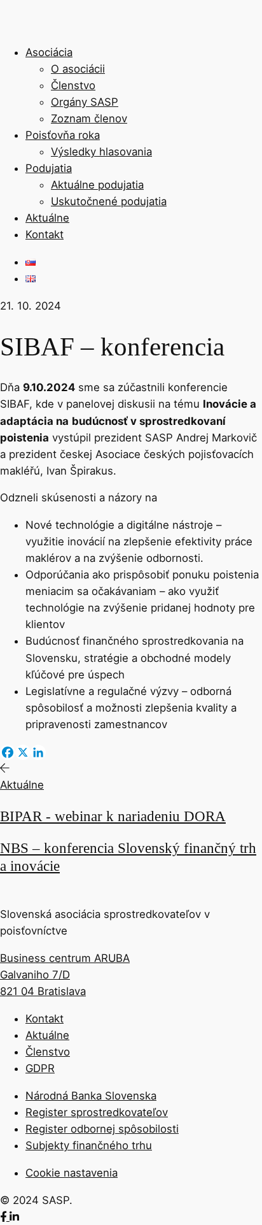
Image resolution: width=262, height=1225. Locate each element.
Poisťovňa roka (62, 135)
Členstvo (73, 85)
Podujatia (48, 168)
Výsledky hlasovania (101, 151)
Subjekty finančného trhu (88, 1145)
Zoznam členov (89, 118)
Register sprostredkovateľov (96, 1112)
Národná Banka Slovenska (90, 1095)
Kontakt (44, 234)
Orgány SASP (84, 102)
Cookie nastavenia (71, 1172)
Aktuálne (47, 217)
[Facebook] (7, 752)
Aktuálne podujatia (97, 184)
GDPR (40, 1068)
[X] (23, 752)
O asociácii (78, 68)
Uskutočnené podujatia (109, 201)
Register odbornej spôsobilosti (102, 1128)
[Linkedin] (38, 752)
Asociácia (48, 52)
